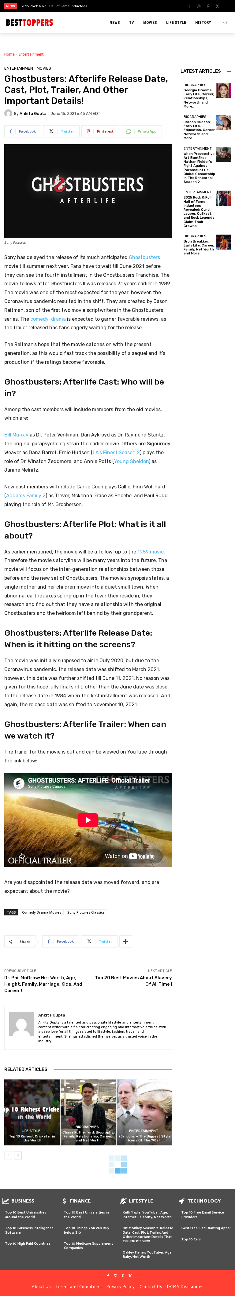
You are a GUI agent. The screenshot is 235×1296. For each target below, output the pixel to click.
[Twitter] (218, 6)
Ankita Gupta (33, 113)
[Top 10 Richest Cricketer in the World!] (32, 1112)
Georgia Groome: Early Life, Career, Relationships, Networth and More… (199, 98)
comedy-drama (48, 319)
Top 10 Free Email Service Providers (202, 1215)
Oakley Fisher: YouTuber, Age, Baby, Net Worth (147, 1255)
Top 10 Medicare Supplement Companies (88, 1246)
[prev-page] (8, 1155)
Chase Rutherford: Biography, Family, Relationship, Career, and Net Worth (88, 1136)
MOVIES (44, 68)
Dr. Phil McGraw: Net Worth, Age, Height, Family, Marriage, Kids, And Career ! (43, 984)
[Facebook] (189, 6)
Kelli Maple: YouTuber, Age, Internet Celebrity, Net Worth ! (148, 1215)
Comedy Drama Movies (41, 912)
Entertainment (31, 54)
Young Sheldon (131, 461)
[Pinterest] (208, 6)
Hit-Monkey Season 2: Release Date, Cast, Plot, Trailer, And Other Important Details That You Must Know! (148, 1234)
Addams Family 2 (26, 495)
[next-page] (18, 1155)
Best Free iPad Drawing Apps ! (206, 1228)
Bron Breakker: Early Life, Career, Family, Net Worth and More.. (199, 247)
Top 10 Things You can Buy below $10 (86, 1230)
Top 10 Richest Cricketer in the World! (32, 1138)
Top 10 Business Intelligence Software (29, 1230)
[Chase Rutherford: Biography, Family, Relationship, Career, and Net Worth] (88, 1112)
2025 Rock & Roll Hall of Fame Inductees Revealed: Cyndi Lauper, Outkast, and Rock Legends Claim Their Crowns (199, 211)
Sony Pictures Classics (86, 912)
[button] (225, 22)
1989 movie (150, 552)
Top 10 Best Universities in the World (86, 1215)
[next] (129, 6)
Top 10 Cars (191, 1239)
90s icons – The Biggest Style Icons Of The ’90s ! (144, 1138)
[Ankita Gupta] (9, 113)
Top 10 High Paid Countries (27, 1244)
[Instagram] (199, 6)
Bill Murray (16, 435)
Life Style (31, 1131)
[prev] (119, 6)
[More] (125, 941)
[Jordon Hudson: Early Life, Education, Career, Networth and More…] (223, 122)
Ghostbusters (144, 257)
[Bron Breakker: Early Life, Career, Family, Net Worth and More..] (223, 242)
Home (9, 54)
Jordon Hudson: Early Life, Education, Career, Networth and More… (199, 130)
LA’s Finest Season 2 (116, 452)
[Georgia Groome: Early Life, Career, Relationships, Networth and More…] (223, 90)
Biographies (87, 1127)
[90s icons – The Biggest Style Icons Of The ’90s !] (144, 1112)
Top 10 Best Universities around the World (25, 1215)
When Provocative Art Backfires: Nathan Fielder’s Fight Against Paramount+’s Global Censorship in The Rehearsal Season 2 (199, 168)
